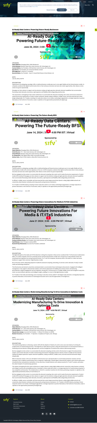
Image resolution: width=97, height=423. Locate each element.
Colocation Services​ (17, 402)
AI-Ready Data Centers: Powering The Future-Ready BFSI (34, 115)
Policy (28, 420)
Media (42, 404)
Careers (42, 402)
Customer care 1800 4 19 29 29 (77, 407)
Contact (72, 402)
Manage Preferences (51, 9)
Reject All (72, 9)
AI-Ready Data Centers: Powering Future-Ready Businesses (35, 29)
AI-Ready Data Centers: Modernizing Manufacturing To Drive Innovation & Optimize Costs (47, 292)
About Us (43, 408)
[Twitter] (46, 413)
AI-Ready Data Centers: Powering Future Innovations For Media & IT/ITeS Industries (45, 202)
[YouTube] (54, 413)
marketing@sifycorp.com (76, 404)
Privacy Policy (35, 6)
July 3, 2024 (27, 104)
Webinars (16, 26)
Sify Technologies (19, 104)
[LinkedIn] (42, 413)
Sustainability (16, 408)
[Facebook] (50, 413)
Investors (43, 406)
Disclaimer (39, 420)
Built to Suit (16, 404)
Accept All (62, 9)
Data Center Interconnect (19, 406)
